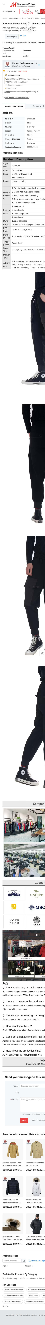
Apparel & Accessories (16, 18)
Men (4, 1266)
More (4, 1306)
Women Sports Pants (12, 1301)
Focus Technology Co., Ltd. (31, 1315)
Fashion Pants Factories (13, 1295)
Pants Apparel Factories (13, 1289)
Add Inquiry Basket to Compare (17, 97)
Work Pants (33, 1295)
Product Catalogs (38, 1260)
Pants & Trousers (32, 18)
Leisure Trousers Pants (35, 1301)
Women (28, 1266)
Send (24, 1120)
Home (4, 18)
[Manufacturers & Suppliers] (22, 4)
